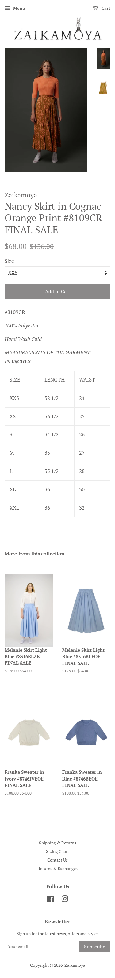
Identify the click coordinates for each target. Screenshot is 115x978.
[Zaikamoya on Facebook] (50, 900)
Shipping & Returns (57, 843)
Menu (18, 8)
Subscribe (94, 946)
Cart (105, 8)
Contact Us (57, 860)
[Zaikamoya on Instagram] (64, 900)
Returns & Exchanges (57, 868)
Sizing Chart (57, 851)
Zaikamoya (74, 965)
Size (9, 260)
